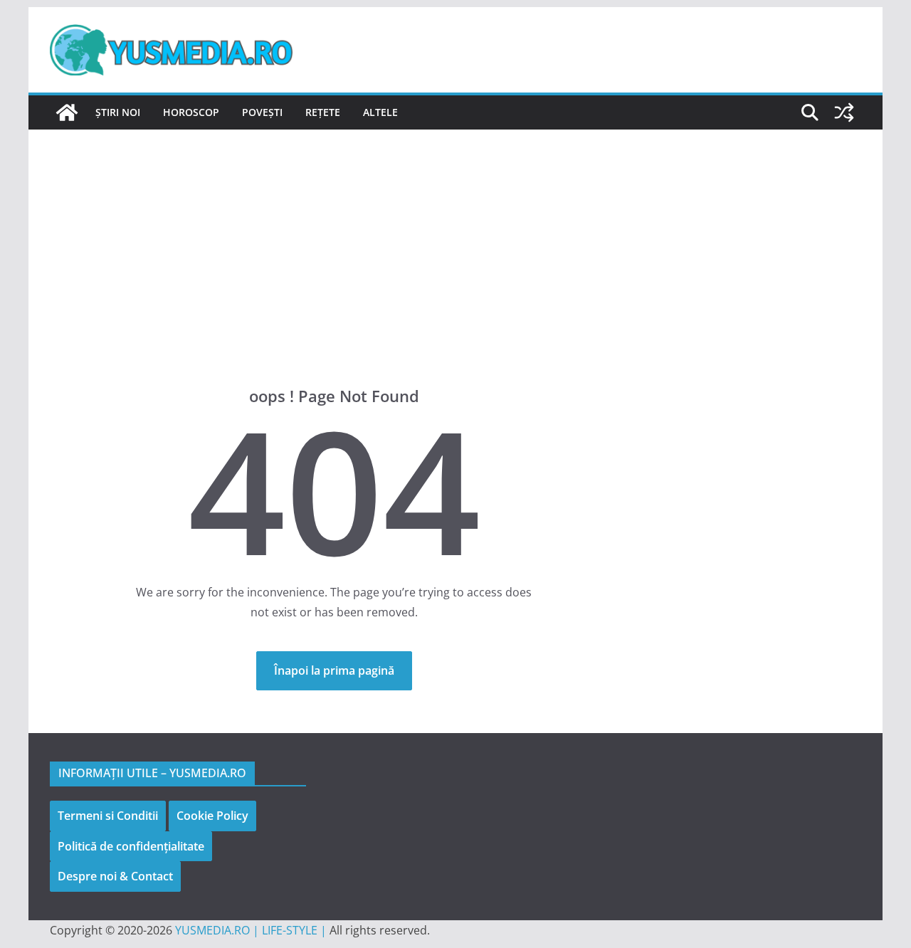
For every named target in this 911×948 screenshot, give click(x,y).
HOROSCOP (191, 112)
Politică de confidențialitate (131, 846)
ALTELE (380, 112)
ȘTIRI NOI (117, 112)
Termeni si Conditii (108, 815)
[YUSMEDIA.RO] (67, 112)
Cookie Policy (212, 815)
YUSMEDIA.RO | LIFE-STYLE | (251, 930)
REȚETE (322, 112)
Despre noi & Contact (115, 876)
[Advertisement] (455, 236)
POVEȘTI (262, 112)
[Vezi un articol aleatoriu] (844, 112)
